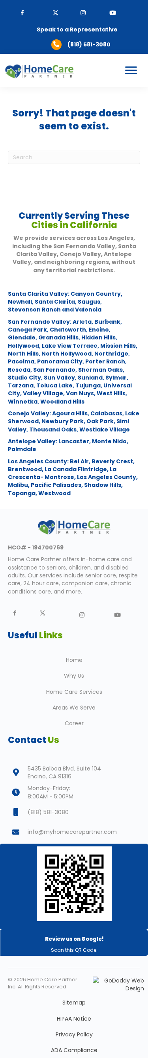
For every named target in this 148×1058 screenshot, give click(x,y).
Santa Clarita (55, 302)
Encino (99, 330)
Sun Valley (59, 378)
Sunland (90, 378)
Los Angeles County (106, 477)
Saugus (89, 302)
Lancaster (73, 441)
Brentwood (25, 469)
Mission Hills (118, 346)
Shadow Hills (102, 485)
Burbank (107, 322)
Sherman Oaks (100, 370)
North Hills (23, 354)
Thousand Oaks (53, 429)
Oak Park (100, 421)
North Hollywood (66, 354)
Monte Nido (109, 441)
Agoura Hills (70, 413)
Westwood (54, 493)
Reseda (19, 370)
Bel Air (79, 461)
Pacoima (21, 361)
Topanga (22, 493)
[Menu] (131, 70)
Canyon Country (95, 294)
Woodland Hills (62, 402)
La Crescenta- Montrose (62, 473)
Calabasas (106, 413)
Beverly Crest (112, 461)
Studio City (24, 378)
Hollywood (23, 346)
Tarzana (21, 385)
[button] (83, 13)
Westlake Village (104, 429)
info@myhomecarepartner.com (72, 832)
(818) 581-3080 (89, 44)
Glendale (22, 337)
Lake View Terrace (69, 346)
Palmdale (22, 449)
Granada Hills (58, 337)
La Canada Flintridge (76, 469)
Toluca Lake (54, 385)
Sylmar (116, 378)
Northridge (111, 354)
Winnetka (22, 402)
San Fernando (54, 370)
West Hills (111, 393)
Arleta (82, 322)
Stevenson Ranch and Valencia (54, 309)
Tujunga (88, 385)
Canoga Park (27, 330)
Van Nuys (80, 393)
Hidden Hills (98, 337)
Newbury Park (62, 421)
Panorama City (59, 361)
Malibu (18, 485)
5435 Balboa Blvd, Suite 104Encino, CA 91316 (64, 772)
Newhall (20, 302)
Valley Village (43, 393)
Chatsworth (68, 330)
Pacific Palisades (56, 485)
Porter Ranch (105, 361)
